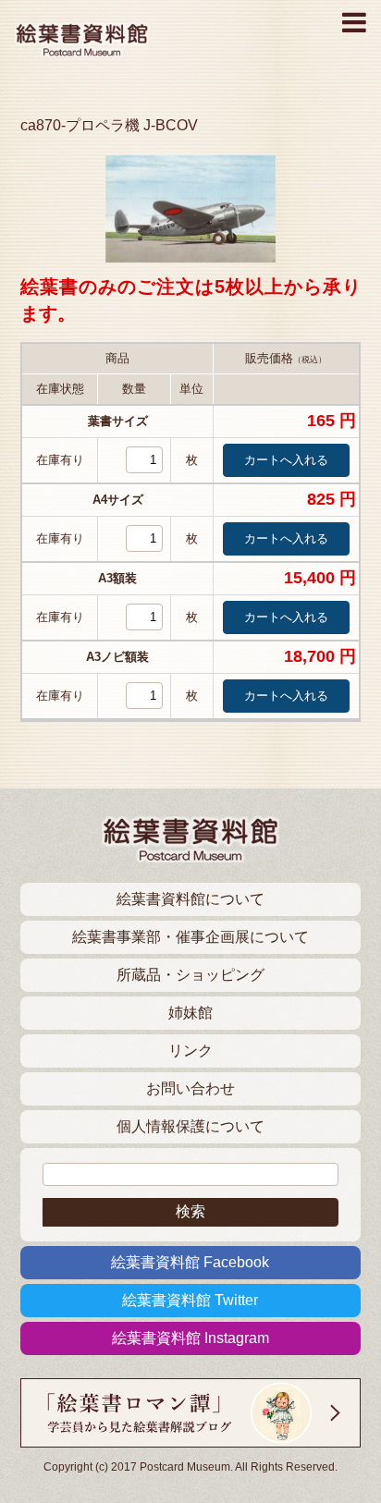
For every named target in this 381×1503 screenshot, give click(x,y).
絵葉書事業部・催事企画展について (190, 937)
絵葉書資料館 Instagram (190, 1338)
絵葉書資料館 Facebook (190, 1262)
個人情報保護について (190, 1126)
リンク (190, 1050)
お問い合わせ (190, 1088)
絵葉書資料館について (190, 899)
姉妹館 (190, 1012)
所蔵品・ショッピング (190, 975)
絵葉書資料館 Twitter (190, 1300)
